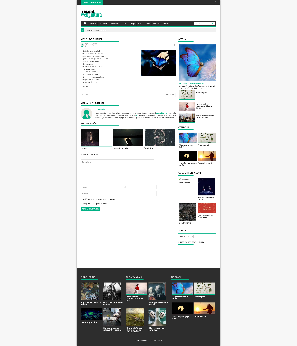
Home (88, 30)
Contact (153, 340)
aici (137, 115)
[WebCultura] (85, 23)
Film (139, 24)
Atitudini (93, 24)
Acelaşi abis (168, 95)
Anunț (86, 95)
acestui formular (162, 113)
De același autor (100, 109)
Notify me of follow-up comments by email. (99, 199)
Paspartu (156, 24)
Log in (160, 340)
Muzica (147, 24)
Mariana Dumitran (93, 46)
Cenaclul (166, 24)
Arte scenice (103, 24)
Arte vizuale (115, 24)
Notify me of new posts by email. (95, 204)
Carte (124, 24)
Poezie (103, 30)
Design (132, 24)
